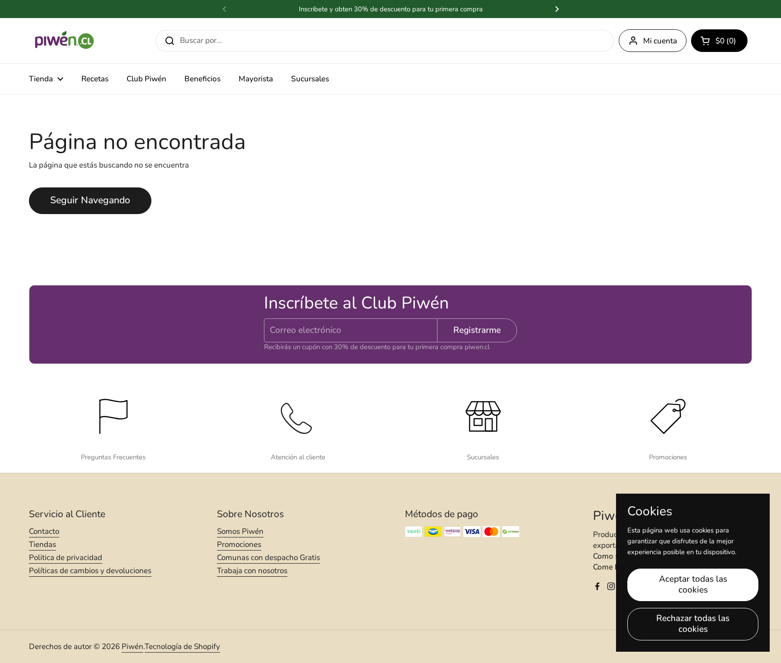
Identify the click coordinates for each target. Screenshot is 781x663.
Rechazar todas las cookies (692, 623)
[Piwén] (65, 40)
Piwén (132, 646)
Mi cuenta (660, 41)
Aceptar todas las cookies (693, 584)
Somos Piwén (240, 531)
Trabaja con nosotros (252, 570)
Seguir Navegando (90, 200)
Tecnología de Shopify (182, 646)
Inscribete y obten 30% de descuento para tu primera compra (391, 9)
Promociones (239, 544)
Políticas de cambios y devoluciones (90, 570)
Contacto (44, 531)
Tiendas (42, 544)
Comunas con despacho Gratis (268, 557)
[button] (719, 40)
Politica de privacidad (65, 557)
